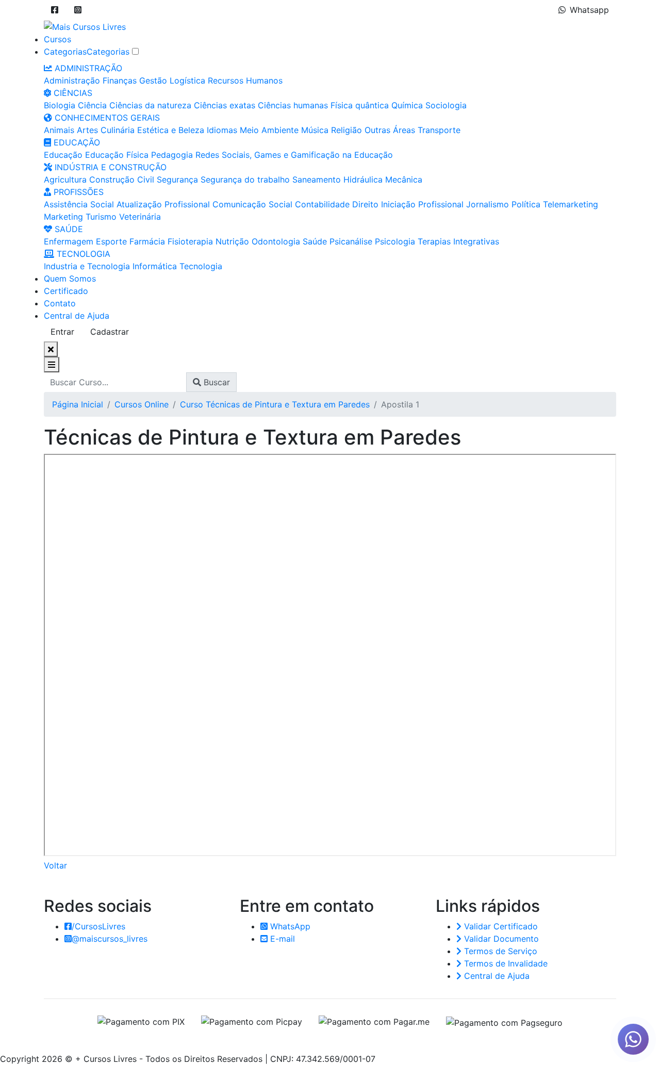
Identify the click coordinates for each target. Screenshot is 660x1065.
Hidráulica (363, 179)
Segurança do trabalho (245, 179)
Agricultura (65, 179)
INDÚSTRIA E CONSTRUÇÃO (109, 167)
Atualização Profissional (163, 204)
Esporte (111, 241)
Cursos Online (141, 404)
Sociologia (446, 105)
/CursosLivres (98, 926)
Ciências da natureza (150, 105)
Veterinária (140, 216)
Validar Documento (500, 938)
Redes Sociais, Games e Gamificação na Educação (294, 155)
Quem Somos (70, 278)
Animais (59, 130)
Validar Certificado (499, 926)
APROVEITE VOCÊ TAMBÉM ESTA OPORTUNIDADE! (305, 1039)
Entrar (62, 331)
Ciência (92, 105)
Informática (155, 266)
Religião (346, 130)
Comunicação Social (252, 204)
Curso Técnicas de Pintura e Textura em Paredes (275, 404)
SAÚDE (67, 229)
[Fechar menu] (51, 349)
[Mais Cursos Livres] (85, 26)
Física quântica (360, 105)
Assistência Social (79, 204)
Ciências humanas (293, 105)
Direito (365, 204)
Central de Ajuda (76, 315)
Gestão (153, 80)
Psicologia (395, 241)
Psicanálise (350, 241)
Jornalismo (487, 204)
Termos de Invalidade (504, 963)
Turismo (101, 216)
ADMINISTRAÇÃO (87, 68)
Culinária (118, 130)
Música (314, 130)
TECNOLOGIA (82, 254)
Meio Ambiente (269, 130)
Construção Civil (121, 179)
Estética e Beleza (170, 130)
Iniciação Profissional (422, 204)
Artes (87, 130)
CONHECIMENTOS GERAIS (106, 117)
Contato (60, 303)
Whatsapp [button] (589, 10)
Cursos (57, 39)
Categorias (65, 51)
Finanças (120, 80)
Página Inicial (77, 404)
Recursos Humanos (245, 80)
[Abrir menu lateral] (51, 364)
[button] (54, 10)
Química (407, 105)
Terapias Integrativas (458, 241)
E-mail (281, 938)
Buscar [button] (215, 382)
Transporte (439, 130)
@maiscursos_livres (109, 938)
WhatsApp (289, 926)
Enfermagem (68, 241)
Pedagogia (172, 155)
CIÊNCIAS (71, 93)
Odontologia (276, 241)
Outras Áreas (390, 130)
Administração (72, 80)
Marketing (63, 216)
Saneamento (316, 179)
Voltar (55, 865)
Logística (187, 80)
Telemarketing (570, 204)
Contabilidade (322, 204)
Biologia (59, 105)
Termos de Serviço (499, 951)
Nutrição (232, 241)
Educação (63, 155)
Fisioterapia (190, 241)
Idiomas (222, 130)
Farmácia (147, 241)
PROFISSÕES (77, 192)
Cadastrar (109, 331)
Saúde (315, 241)
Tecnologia (200, 266)
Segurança (177, 179)
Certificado (66, 291)
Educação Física (116, 155)
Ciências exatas (224, 105)
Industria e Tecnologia (87, 266)
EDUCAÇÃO (75, 142)
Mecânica (403, 179)
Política (526, 204)
